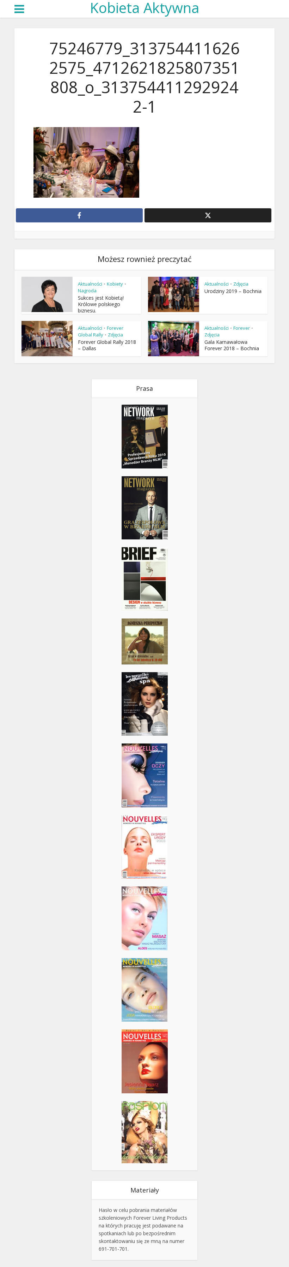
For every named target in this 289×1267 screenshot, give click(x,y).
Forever (241, 328)
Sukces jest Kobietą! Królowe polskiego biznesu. (101, 304)
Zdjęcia (240, 284)
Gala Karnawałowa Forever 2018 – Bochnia (231, 345)
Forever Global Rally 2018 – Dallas (107, 345)
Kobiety (115, 284)
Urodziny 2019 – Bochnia (233, 291)
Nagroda (87, 290)
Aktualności (90, 284)
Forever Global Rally (100, 331)
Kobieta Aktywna (144, 7)
